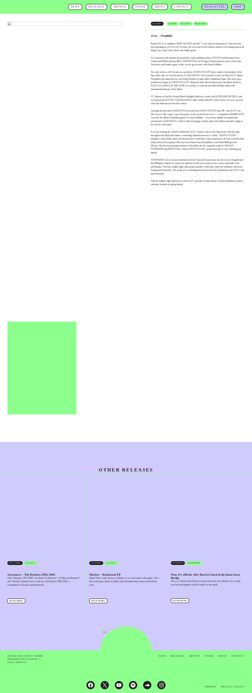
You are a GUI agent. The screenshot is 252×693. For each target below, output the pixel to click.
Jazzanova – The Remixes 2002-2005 (20, 532)
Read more (17, 574)
